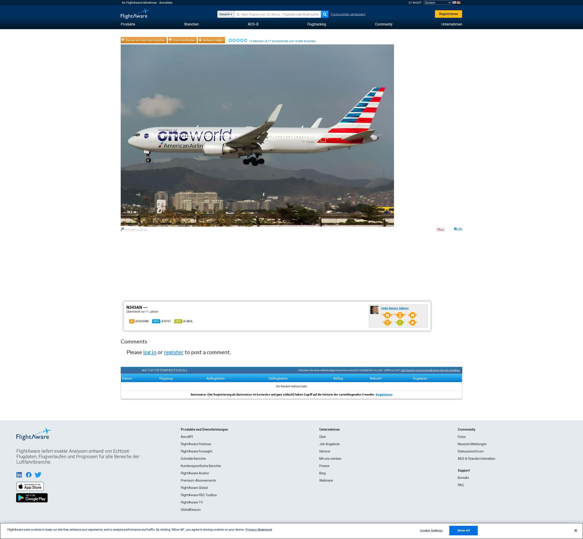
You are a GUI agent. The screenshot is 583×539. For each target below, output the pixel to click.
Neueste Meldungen (472, 444)
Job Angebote (329, 444)
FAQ (461, 485)
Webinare (326, 480)
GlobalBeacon (191, 509)
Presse (324, 466)
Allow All (463, 530)
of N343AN (139, 321)
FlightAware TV (192, 502)
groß (137, 229)
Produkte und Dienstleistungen (204, 429)
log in (149, 352)
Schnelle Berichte (193, 458)
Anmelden (166, 2)
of (162, 321)
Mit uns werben (330, 458)
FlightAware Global (194, 488)
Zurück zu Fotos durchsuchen (145, 40)
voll (145, 229)
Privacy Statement (258, 529)
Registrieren (448, 14)
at (184, 321)
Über (322, 437)
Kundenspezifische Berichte (201, 466)
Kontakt (463, 478)
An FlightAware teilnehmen (139, 2)
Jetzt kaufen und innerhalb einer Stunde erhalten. (430, 370)
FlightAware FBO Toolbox (199, 495)
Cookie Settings (431, 530)
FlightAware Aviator (195, 473)
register (174, 352)
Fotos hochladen (184, 40)
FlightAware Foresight (196, 451)
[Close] (576, 531)
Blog (322, 473)
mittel (128, 229)
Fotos (462, 437)
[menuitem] (128, 24)
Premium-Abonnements (198, 480)
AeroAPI (187, 437)
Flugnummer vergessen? (348, 14)
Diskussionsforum (471, 451)
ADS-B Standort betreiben (476, 458)
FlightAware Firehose (196, 444)
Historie (324, 451)
